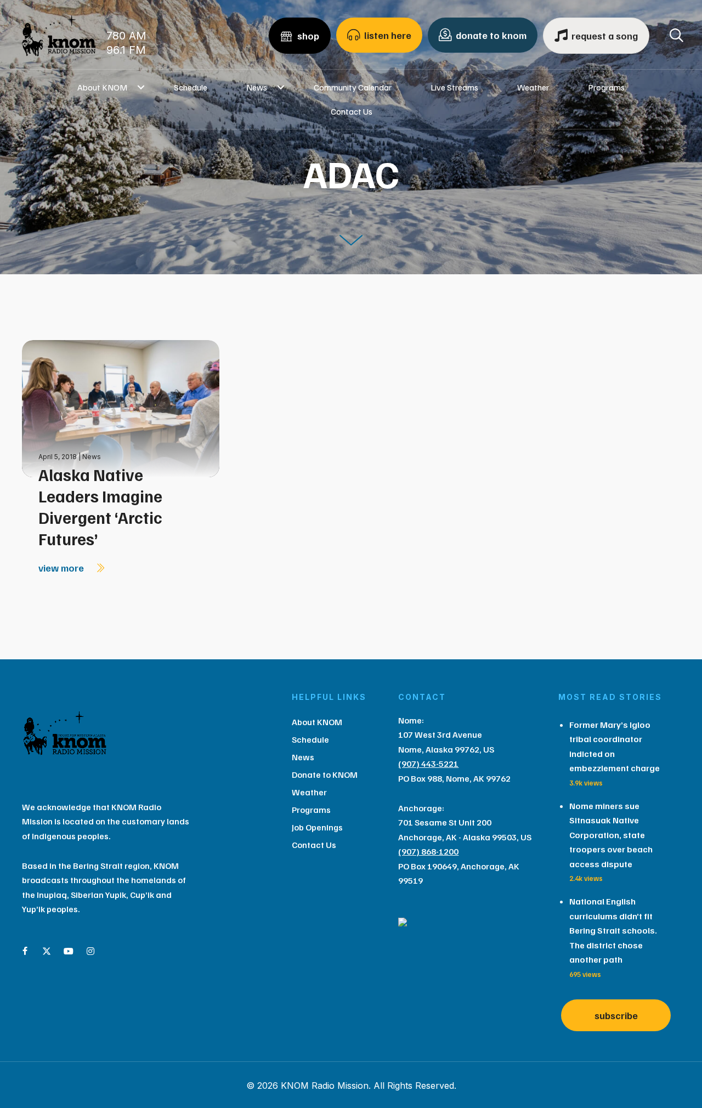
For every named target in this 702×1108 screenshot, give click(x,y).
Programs (606, 87)
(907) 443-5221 (428, 763)
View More (62, 568)
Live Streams (454, 87)
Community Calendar (353, 87)
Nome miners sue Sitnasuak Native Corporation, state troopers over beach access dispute (611, 834)
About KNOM (102, 87)
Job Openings (317, 827)
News (256, 87)
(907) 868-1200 (428, 851)
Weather (533, 87)
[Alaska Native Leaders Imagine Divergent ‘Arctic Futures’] (120, 407)
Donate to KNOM (325, 774)
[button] (140, 87)
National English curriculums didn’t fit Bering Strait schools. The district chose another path (613, 930)
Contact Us (351, 111)
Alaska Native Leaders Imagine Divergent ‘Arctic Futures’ (100, 506)
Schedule (190, 87)
